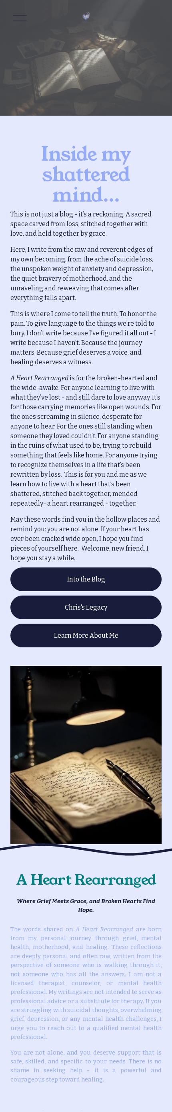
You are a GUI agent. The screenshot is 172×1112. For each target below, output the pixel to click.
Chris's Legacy (86, 607)
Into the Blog (86, 579)
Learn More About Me (86, 635)
